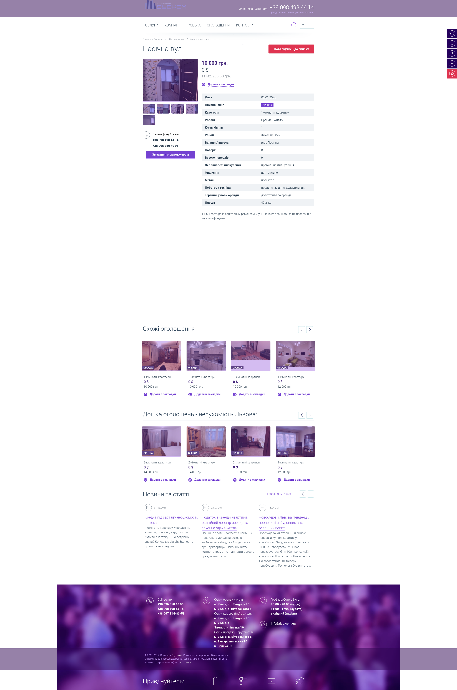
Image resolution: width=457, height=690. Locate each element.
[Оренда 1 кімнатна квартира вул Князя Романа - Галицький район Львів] (275, 437)
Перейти (228, 271)
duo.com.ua (184, 662)
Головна (147, 39)
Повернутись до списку (291, 49)
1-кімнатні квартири (197, 39)
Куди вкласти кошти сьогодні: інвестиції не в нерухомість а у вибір (284, 522)
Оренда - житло (177, 39)
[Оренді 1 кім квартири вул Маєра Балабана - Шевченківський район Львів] (161, 350)
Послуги (150, 25)
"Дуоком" (177, 655)
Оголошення (218, 25)
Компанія (173, 25)
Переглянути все (279, 494)
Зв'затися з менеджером (170, 154)
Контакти (244, 25)
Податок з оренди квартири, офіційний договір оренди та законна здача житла (168, 522)
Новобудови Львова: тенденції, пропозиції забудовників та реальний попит (227, 522)
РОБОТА (194, 25)
